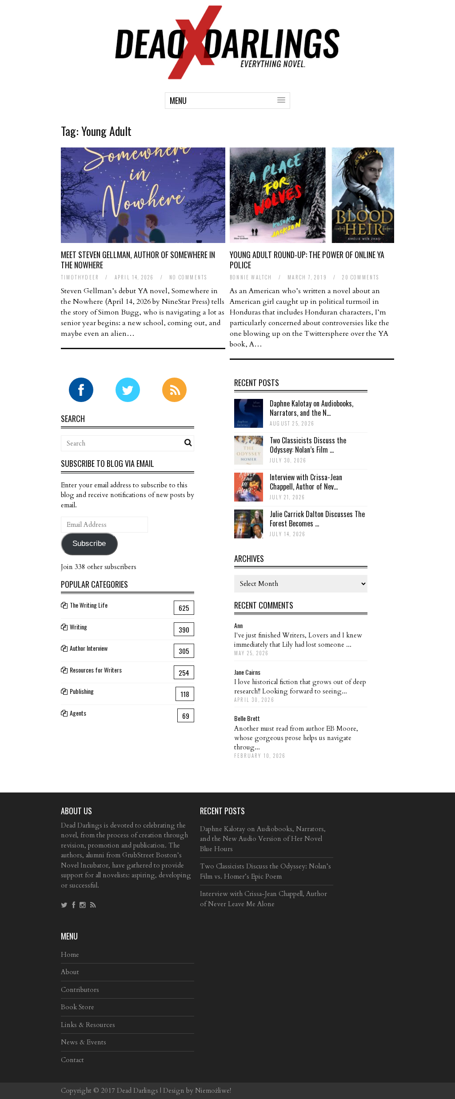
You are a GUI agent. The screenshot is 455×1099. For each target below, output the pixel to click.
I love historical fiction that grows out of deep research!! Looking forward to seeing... (300, 686)
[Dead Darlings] (227, 75)
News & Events (83, 1042)
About (70, 972)
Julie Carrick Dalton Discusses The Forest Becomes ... (317, 519)
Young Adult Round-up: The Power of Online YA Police (307, 260)
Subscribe (89, 543)
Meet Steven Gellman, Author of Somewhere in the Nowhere (138, 260)
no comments (188, 277)
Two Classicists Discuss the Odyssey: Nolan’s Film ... (308, 445)
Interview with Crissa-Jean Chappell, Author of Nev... (306, 482)
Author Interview (89, 648)
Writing (78, 626)
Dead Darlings (137, 1090)
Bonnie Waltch (251, 277)
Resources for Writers (96, 669)
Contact (72, 1059)
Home (70, 954)
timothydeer (80, 277)
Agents (78, 712)
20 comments (360, 277)
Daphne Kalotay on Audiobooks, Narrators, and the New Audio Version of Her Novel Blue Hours (263, 838)
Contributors (80, 989)
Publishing (82, 691)
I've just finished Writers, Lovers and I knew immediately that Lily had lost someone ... (298, 640)
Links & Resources (88, 1024)
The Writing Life (89, 604)
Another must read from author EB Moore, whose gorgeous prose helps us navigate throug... (296, 738)
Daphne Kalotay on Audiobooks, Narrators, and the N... (311, 408)
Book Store (77, 1007)
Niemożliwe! (213, 1090)
